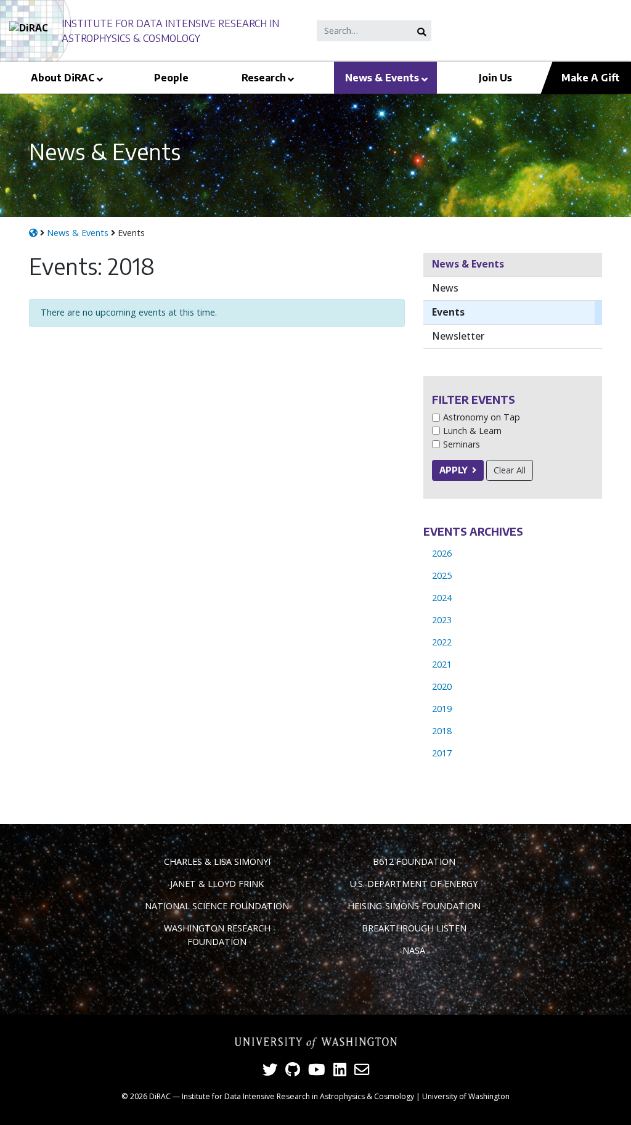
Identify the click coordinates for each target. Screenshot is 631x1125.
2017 (442, 753)
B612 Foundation (414, 861)
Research (264, 77)
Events (448, 312)
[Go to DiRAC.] (33, 233)
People (171, 77)
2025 (442, 575)
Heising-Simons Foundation (414, 906)
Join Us (495, 77)
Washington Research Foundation (217, 934)
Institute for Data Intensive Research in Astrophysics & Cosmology (298, 1096)
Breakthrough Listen (414, 928)
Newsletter (458, 336)
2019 (442, 708)
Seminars (461, 444)
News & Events (382, 77)
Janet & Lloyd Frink (217, 884)
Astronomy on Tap (481, 417)
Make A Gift (590, 77)
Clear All (510, 470)
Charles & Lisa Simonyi (217, 861)
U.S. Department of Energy (414, 884)
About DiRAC (62, 77)
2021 (442, 664)
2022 (442, 642)
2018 (442, 731)
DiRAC (160, 1096)
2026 (442, 553)
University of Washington (466, 1096)
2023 (442, 620)
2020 (442, 686)
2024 (442, 597)
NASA (413, 950)
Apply (453, 469)
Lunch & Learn (472, 430)
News (445, 288)
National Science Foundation (217, 906)
